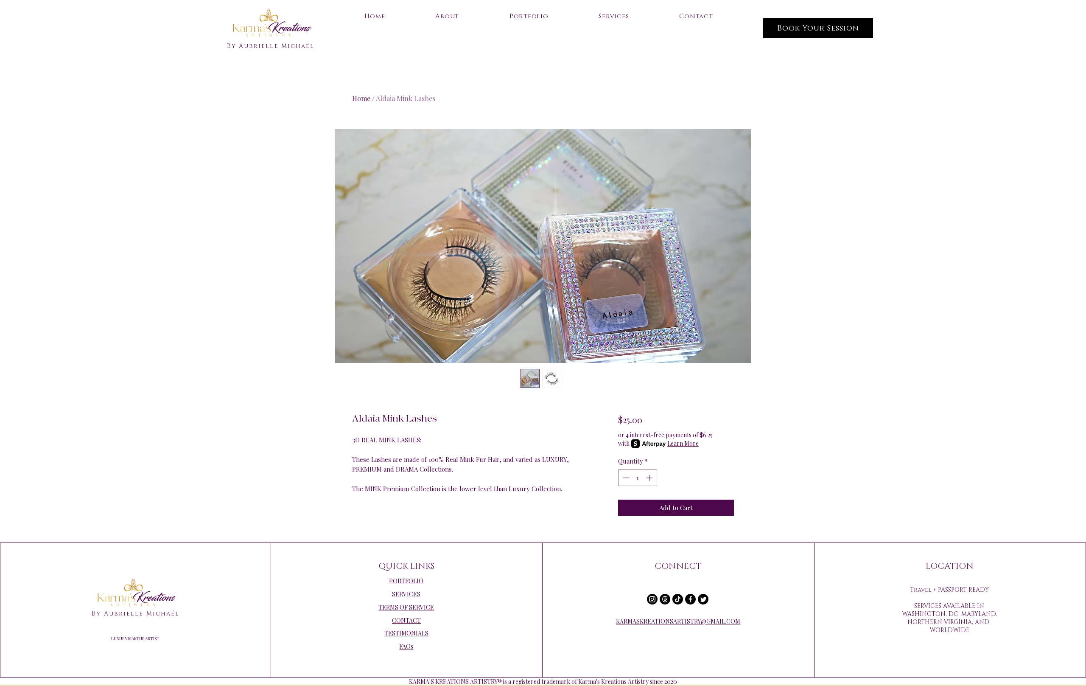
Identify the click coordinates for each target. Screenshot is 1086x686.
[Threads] (665, 599)
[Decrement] (625, 478)
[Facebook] (690, 599)
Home (361, 98)
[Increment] (650, 478)
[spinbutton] (637, 478)
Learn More (683, 443)
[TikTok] (677, 599)
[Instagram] (652, 599)
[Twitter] (703, 599)
